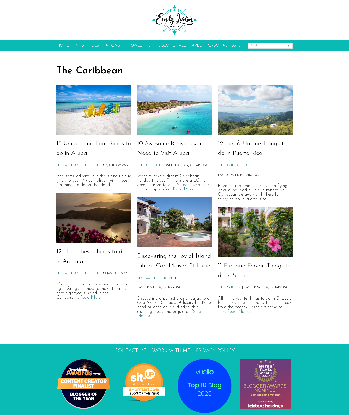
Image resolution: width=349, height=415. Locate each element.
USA (244, 165)
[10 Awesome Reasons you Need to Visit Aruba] (174, 110)
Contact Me (130, 350)
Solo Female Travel (180, 46)
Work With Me (171, 350)
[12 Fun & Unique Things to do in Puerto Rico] (255, 110)
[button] (85, 45)
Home (63, 46)
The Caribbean (67, 165)
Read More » (185, 189)
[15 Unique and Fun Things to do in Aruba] (93, 110)
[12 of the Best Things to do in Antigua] (93, 218)
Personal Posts (224, 46)
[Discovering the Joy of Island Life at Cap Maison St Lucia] (174, 222)
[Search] (288, 46)
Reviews (143, 278)
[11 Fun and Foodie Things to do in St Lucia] (255, 232)
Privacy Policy (215, 350)
